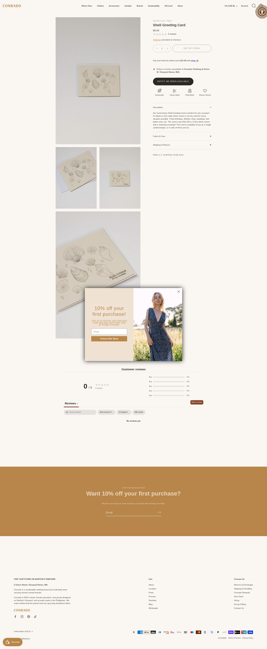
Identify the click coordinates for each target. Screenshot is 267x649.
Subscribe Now (109, 338)
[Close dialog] (178, 291)
